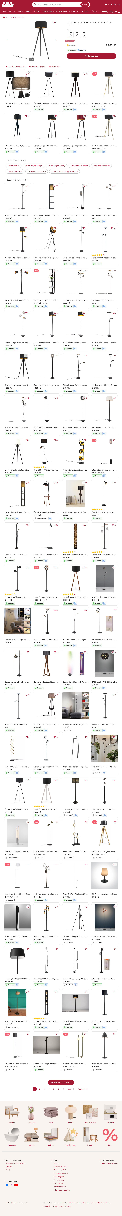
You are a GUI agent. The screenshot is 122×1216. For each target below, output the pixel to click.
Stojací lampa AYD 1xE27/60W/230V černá (80, 103)
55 (57, 228)
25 (115, 483)
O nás (56, 1163)
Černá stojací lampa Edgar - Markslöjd (21, 597)
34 (86, 271)
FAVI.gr (62, 1206)
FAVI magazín (59, 1177)
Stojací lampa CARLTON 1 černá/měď (49, 597)
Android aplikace (111, 1163)
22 (28, 116)
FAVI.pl (71, 1203)
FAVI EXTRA (58, 1183)
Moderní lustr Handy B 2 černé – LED (78, 979)
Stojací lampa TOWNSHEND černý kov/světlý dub (54, 936)
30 (57, 652)
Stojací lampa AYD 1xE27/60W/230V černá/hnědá (83, 597)
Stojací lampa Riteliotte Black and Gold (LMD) (82, 1021)
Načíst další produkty (59, 1082)
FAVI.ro (78, 1203)
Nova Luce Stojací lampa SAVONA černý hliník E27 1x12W (29, 894)
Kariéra (9, 1170)
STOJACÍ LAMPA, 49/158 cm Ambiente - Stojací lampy (27, 146)
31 (115, 525)
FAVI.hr (93, 1203)
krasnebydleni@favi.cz (17, 1163)
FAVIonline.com (12, 1203)
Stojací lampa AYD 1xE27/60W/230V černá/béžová (55, 809)
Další (70, 1089)
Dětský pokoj (71, 1145)
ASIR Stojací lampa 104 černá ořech (78, 512)
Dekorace (18, 11)
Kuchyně (63, 11)
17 (28, 695)
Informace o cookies (62, 1190)
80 (115, 271)
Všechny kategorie (109, 12)
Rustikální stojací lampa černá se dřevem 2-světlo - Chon (87, 300)
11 (28, 313)
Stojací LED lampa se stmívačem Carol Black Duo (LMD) (57, 1064)
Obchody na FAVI (60, 1167)
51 (28, 228)
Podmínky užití (60, 1187)
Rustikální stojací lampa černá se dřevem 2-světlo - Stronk (30, 427)
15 (115, 652)
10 (86, 186)
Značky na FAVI (60, 1170)
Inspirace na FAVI (61, 1173)
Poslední (81, 1089)
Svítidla (37, 11)
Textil (28, 11)
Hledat (85, 4)
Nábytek (7, 11)
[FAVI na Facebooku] (7, 1185)
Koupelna (74, 11)
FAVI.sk (64, 1203)
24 (57, 271)
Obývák (84, 11)
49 (28, 398)
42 (57, 483)
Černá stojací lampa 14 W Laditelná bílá (79, 682)
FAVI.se (107, 1203)
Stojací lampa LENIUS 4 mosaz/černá (20, 682)
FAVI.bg (55, 1206)
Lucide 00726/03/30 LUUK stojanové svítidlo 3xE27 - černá (59, 1021)
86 (57, 440)
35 (57, 610)
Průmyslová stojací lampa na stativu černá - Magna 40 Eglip (59, 258)
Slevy (110, 1145)
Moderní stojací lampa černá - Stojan (49, 215)
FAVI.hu (85, 1203)
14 (57, 737)
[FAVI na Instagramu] (11, 1185)
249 (115, 228)
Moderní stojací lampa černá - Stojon (20, 512)
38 (115, 186)
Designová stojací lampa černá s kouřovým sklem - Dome (58, 385)
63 (86, 525)
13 (86, 228)
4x (74, 594)
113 (57, 186)
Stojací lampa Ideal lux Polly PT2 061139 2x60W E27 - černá (59, 767)
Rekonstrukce (49, 11)
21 (28, 186)
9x (103, 255)
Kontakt (9, 1167)
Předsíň (90, 1145)
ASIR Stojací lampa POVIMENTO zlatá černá (23, 1021)
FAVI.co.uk (46, 1206)
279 (86, 568)
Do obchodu (93, 56)
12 (86, 398)
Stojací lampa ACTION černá (16, 724)
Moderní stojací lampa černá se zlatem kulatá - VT (84, 427)
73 (57, 313)
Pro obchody (59, 1180)
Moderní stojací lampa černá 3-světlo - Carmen (25, 300)
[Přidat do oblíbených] (28, 610)
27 (86, 313)
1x (103, 509)
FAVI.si (68, 1206)
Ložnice (93, 11)
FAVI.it (100, 1203)
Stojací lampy (18, 17)
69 (56, 22)
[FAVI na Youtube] (16, 1185)
